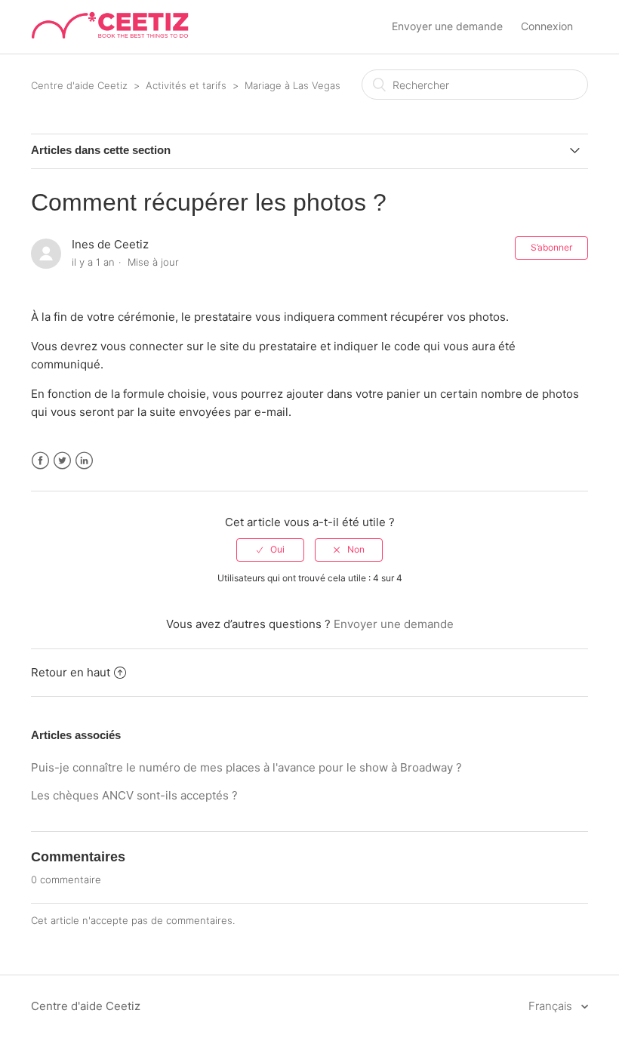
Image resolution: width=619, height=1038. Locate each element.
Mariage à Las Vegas (292, 85)
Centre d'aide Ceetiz (79, 85)
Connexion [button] (547, 26)
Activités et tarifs (186, 85)
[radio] (270, 549)
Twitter (62, 460)
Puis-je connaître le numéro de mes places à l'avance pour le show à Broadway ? (246, 767)
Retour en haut (70, 672)
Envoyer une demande (447, 26)
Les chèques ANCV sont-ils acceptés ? (134, 795)
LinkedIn (84, 460)
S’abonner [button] (551, 247)
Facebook (40, 460)
